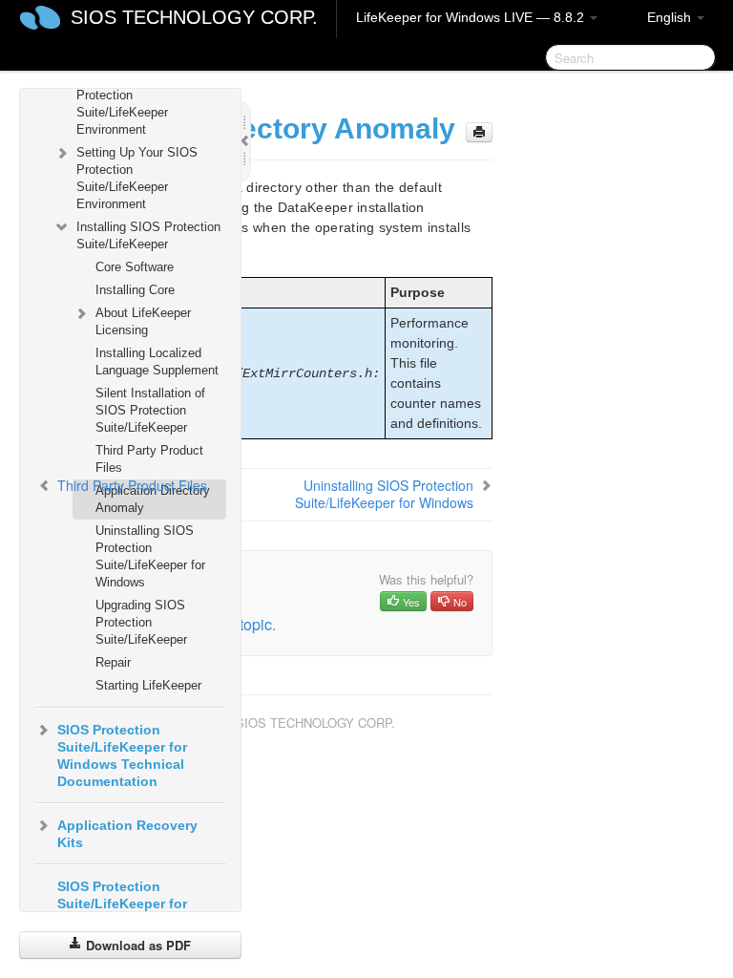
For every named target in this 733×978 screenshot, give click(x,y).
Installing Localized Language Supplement (157, 361)
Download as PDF (136, 945)
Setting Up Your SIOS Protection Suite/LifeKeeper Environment (137, 178)
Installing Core (135, 290)
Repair (113, 662)
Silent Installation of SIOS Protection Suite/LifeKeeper (150, 410)
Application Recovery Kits (127, 834)
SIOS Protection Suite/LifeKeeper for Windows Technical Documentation (122, 755)
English (671, 17)
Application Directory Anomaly (152, 499)
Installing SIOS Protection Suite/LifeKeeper (148, 235)
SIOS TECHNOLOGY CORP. (194, 17)
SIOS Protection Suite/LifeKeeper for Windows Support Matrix (137, 903)
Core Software (134, 267)
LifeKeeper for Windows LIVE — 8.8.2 (472, 17)
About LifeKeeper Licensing (143, 321)
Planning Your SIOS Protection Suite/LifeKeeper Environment (131, 104)
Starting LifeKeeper (148, 685)
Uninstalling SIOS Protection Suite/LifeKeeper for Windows (150, 556)
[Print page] (479, 132)
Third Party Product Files (149, 459)
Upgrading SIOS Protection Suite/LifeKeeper (141, 622)
